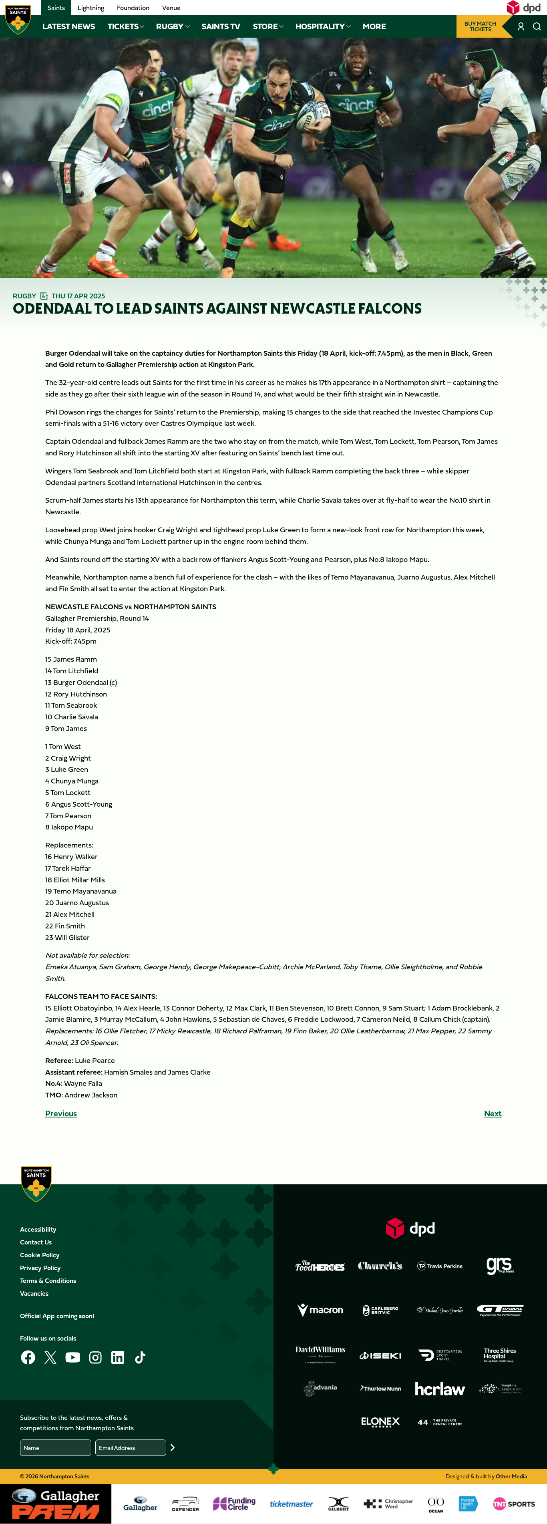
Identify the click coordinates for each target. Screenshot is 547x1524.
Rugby (170, 26)
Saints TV (221, 26)
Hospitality (320, 26)
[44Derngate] (440, 1422)
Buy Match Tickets (480, 26)
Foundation (133, 7)
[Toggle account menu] (521, 26)
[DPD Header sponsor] (524, 7)
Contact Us (36, 1242)
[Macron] (320, 1310)
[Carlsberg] (380, 1310)
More (374, 26)
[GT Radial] (500, 1310)
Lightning (91, 7)
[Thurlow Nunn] (380, 1388)
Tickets (123, 26)
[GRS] (500, 1265)
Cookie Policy (40, 1255)
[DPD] (410, 1228)
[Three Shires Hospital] (500, 1355)
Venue (171, 7)
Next (493, 1113)
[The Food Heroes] (320, 1265)
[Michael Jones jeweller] (440, 1310)
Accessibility (38, 1229)
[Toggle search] (537, 26)
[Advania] (320, 1388)
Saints (56, 7)
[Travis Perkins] (440, 1265)
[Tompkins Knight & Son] (500, 1388)
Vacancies (34, 1293)
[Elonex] (380, 1422)
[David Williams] (320, 1355)
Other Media (511, 1476)
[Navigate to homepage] (18, 20)
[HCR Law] (440, 1388)
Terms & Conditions (48, 1280)
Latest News (68, 26)
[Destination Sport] (440, 1355)
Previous (61, 1113)
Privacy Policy (40, 1267)
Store (265, 26)
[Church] (380, 1265)
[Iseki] (380, 1355)
